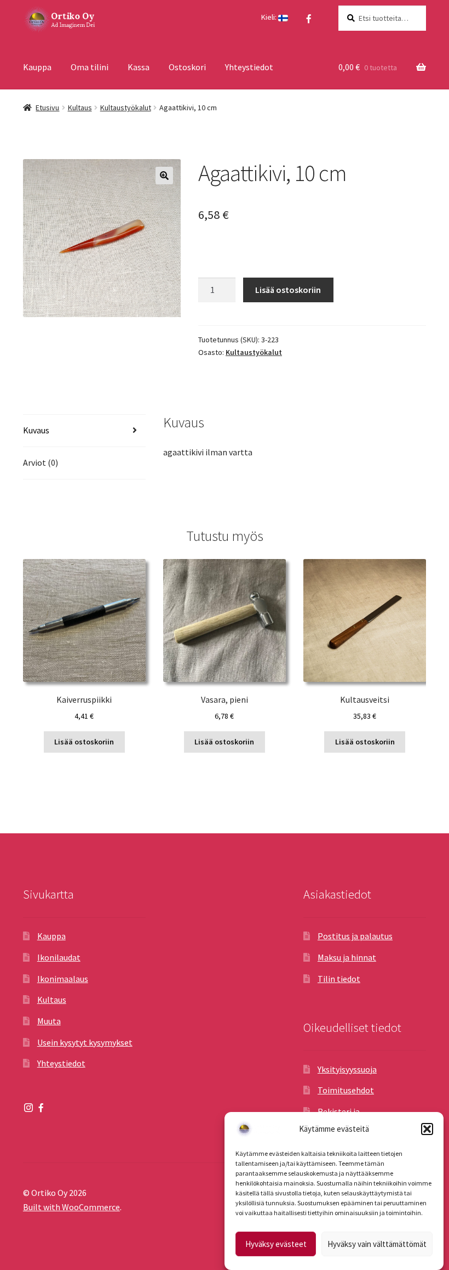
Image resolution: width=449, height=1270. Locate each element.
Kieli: (269, 17)
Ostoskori (187, 66)
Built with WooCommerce (71, 1206)
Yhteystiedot (249, 66)
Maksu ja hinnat (347, 957)
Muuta (49, 1020)
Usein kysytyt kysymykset (85, 1042)
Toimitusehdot (346, 1090)
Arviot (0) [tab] (40, 462)
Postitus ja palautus (355, 935)
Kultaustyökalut (125, 107)
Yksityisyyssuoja (347, 1069)
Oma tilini (89, 66)
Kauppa (37, 66)
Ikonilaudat (58, 957)
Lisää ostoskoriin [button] (84, 742)
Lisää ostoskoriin (288, 289)
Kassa (138, 66)
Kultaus (80, 107)
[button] (427, 1129)
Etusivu (47, 107)
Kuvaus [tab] (36, 430)
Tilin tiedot (339, 978)
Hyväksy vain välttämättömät (377, 1244)
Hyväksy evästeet (276, 1244)
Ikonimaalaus (62, 978)
